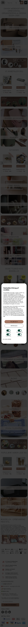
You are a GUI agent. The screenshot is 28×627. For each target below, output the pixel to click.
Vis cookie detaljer (7, 339)
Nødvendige (8, 332)
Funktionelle (8, 336)
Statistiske (19, 336)
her (4, 311)
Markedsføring (19, 332)
